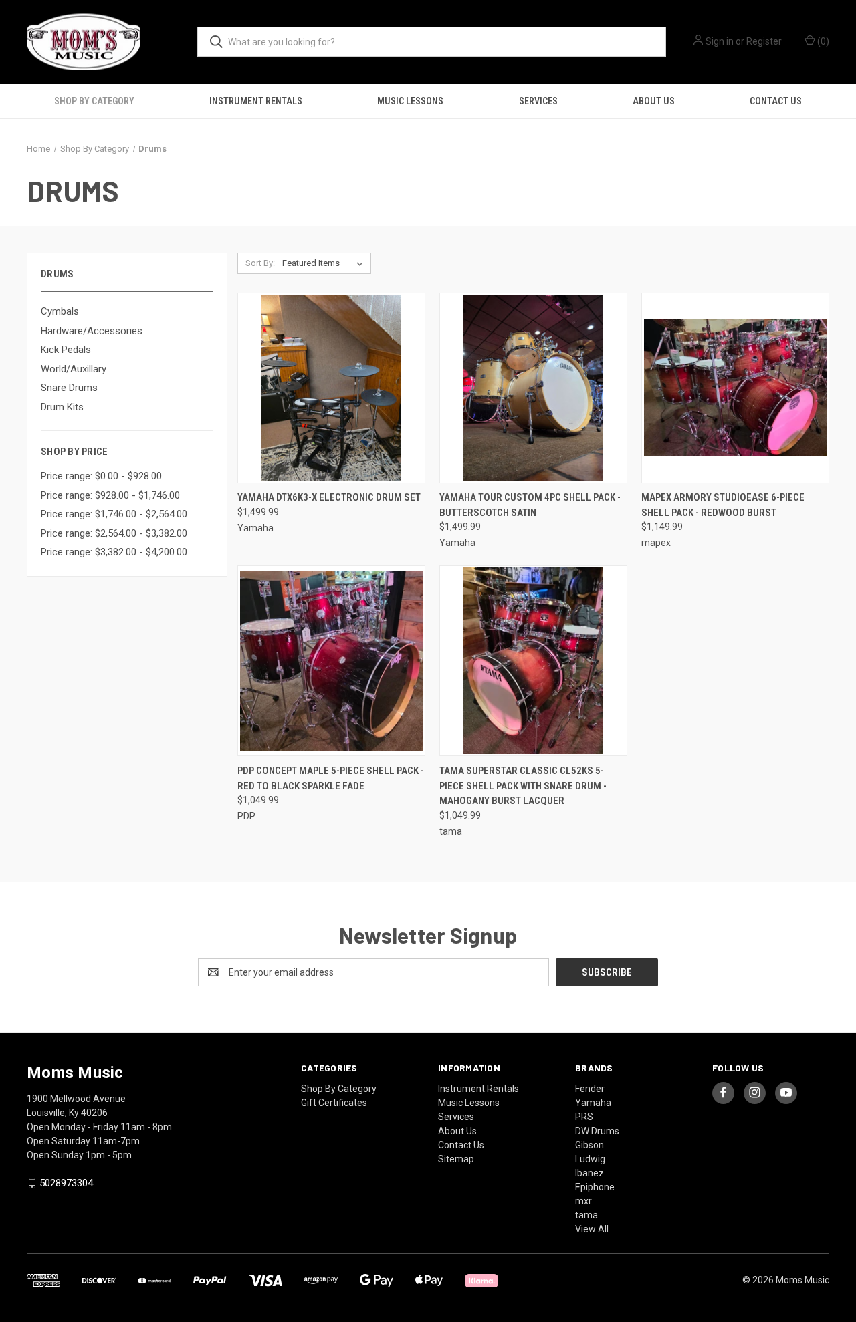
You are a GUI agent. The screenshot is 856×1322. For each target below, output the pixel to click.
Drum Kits (62, 407)
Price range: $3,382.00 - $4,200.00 (114, 552)
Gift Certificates (334, 1102)
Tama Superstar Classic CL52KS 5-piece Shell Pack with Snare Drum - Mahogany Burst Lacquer (523, 786)
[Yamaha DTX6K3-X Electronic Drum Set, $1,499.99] (331, 388)
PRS (584, 1116)
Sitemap (456, 1159)
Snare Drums (69, 388)
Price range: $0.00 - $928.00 (101, 476)
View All (592, 1229)
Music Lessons (410, 101)
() (822, 41)
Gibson (589, 1145)
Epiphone (595, 1187)
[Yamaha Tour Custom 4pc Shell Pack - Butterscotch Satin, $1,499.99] (533, 388)
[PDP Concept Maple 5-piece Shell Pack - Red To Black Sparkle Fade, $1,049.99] (331, 660)
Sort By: (260, 263)
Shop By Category (94, 101)
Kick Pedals (66, 350)
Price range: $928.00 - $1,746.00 (110, 495)
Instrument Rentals (255, 101)
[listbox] (325, 263)
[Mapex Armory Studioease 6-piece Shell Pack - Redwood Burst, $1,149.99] (735, 388)
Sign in (720, 41)
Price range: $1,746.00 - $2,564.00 (114, 514)
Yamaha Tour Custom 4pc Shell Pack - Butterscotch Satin (530, 505)
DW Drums (597, 1131)
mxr (583, 1201)
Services (538, 101)
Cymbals (60, 311)
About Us (654, 101)
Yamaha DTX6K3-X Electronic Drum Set (329, 497)
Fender (590, 1088)
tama (586, 1215)
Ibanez (589, 1173)
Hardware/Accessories (91, 331)
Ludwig (590, 1159)
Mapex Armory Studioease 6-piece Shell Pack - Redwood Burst (723, 505)
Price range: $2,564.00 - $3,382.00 (114, 533)
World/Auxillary (73, 369)
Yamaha (593, 1102)
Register (764, 41)
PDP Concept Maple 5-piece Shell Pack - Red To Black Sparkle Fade (330, 778)
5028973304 (66, 1183)
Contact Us (776, 101)
